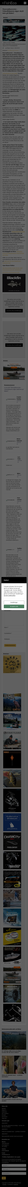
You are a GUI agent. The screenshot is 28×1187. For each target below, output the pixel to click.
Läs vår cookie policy (9, 595)
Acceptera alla (14, 606)
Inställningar (14, 602)
